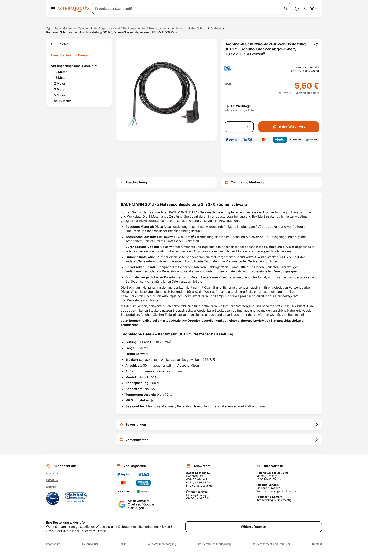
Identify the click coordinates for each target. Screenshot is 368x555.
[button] (227, 84)
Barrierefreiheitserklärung (214, 544)
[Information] (296, 8)
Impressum (53, 544)
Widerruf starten (253, 527)
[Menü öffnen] (53, 8)
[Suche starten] (285, 8)
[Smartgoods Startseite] (73, 9)
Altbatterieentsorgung (162, 544)
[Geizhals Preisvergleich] (75, 498)
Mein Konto (53, 473)
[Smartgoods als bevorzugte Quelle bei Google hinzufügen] (137, 504)
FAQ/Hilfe (52, 480)
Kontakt (51, 486)
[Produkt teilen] (316, 45)
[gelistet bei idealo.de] (52, 498)
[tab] (166, 182)
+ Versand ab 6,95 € (306, 92)
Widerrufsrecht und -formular (271, 544)
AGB (123, 544)
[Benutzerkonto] (304, 8)
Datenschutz (90, 544)
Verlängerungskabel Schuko (72, 66)
